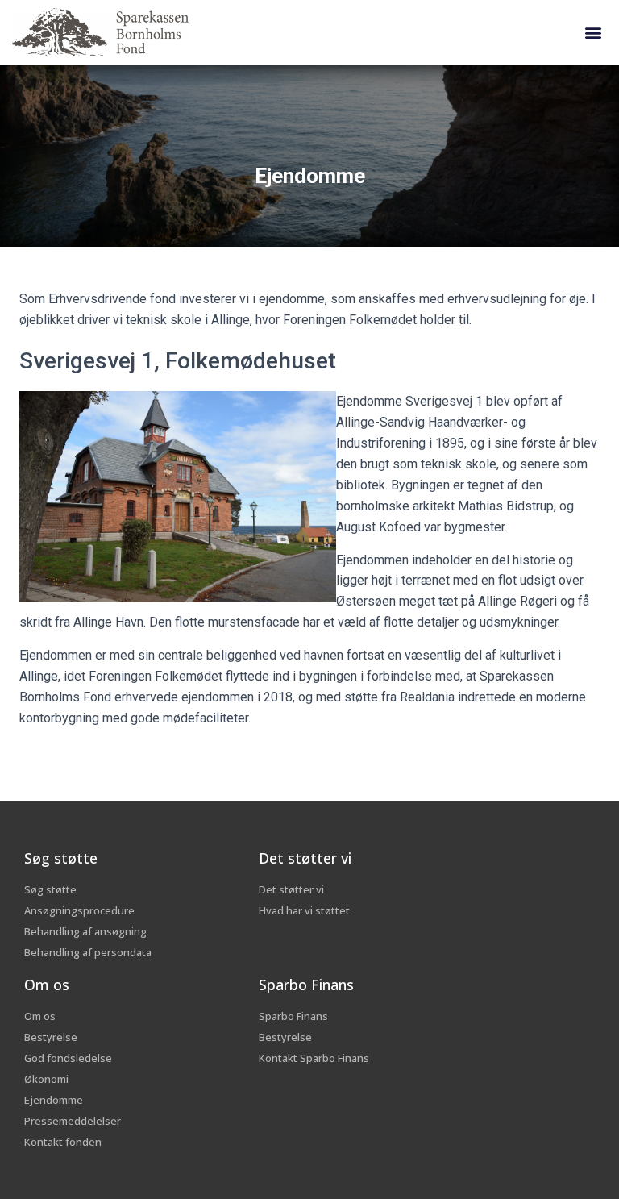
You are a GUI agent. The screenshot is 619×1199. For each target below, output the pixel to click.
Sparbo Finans (306, 984)
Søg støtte (61, 858)
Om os (46, 984)
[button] (593, 32)
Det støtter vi (305, 858)
